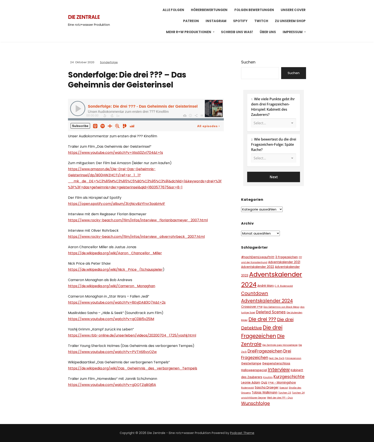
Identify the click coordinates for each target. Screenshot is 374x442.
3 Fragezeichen (286, 257)
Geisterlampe (251, 363)
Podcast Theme (242, 433)
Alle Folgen (173, 10)
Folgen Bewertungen (254, 10)
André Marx (265, 286)
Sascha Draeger (267, 387)
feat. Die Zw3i (276, 358)
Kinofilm (268, 377)
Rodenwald (247, 387)
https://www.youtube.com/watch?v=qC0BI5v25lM (111, 318)
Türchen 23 (284, 392)
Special (283, 387)
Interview (279, 369)
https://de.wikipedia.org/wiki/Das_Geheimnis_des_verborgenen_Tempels (132, 368)
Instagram (216, 21)
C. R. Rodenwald (284, 286)
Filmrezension (293, 358)
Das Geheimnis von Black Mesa (281, 307)
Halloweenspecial (254, 370)
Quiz (264, 382)
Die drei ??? (262, 319)
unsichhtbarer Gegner (253, 397)
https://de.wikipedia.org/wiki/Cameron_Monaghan (111, 285)
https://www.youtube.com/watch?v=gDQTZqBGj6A (112, 384)
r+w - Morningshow (282, 382)
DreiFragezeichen (265, 351)
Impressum (293, 32)
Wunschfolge (255, 403)
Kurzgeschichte (289, 377)
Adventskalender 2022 (257, 267)
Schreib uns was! (237, 32)
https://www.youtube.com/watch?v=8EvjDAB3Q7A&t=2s (117, 302)
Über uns (268, 32)
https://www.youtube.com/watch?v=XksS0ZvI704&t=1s (115, 152)
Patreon (191, 21)
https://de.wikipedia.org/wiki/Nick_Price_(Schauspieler (115, 269)
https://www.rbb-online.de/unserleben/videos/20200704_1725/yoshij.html (132, 335)
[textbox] (273, 112)
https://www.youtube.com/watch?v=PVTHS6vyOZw (112, 351)
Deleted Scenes (271, 312)
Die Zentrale (84, 17)
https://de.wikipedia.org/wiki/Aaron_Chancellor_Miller (115, 253)
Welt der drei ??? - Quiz (280, 397)
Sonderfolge (109, 62)
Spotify (240, 21)
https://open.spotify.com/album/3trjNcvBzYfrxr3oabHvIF (116, 203)
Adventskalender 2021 (284, 262)
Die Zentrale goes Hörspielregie (280, 345)
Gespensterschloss (276, 363)
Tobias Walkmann (264, 392)
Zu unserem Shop (290, 21)
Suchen (248, 62)
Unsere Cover (293, 10)
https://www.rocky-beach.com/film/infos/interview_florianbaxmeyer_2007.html (138, 220)
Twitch (261, 21)
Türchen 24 (298, 392)
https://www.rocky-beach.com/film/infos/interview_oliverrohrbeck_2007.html (136, 236)
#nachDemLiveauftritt (257, 257)
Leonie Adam (250, 382)
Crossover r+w (252, 307)
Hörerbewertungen (209, 10)
